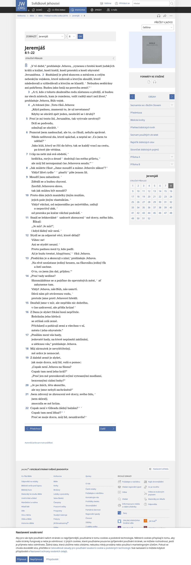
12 (27, 235)
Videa (56, 527)
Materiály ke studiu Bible (31, 494)
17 (27, 335)
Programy (58, 510)
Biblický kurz (26, 490)
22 (27, 408)
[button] (56, 10)
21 (27, 394)
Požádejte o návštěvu (94, 493)
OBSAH (152, 96)
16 (27, 312)
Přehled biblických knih (142, 127)
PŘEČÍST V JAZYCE (163, 22)
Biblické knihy (137, 120)
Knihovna (21, 15)
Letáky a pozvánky (61, 494)
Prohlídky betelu (92, 501)
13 (27, 258)
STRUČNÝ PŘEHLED (138, 180)
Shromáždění (91, 505)
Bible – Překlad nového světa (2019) (53, 15)
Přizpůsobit (52, 559)
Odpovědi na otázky (29, 481)
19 (27, 357)
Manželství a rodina (29, 502)
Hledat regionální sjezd (129, 487)
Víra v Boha (26, 515)
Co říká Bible (26, 476)
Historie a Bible (27, 523)
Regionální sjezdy (93, 514)
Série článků (58, 498)
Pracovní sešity (60, 506)
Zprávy (88, 476)
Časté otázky (91, 489)
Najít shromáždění (153, 482)
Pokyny (57, 519)
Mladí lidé (25, 506)
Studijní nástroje (60, 515)
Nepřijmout (36, 559)
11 (27, 217)
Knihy (56, 485)
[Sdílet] (164, 16)
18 (27, 348)
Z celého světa (91, 526)
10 (27, 195)
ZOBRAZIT (31, 36)
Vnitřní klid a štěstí (29, 498)
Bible (32, 15)
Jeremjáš (75, 15)
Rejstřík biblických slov (142, 142)
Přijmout (21, 559)
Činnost (89, 518)
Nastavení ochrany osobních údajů (48, 551)
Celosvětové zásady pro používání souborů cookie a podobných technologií (90, 548)
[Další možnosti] (171, 16)
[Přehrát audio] (158, 16)
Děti (23, 510)
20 (27, 385)
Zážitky (88, 522)
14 (27, 275)
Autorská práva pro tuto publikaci (39, 442)
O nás (88, 483)
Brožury (57, 490)
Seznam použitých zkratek (144, 134)
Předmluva (136, 112)
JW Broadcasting (61, 523)
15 (27, 302)
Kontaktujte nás (92, 497)
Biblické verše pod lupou (31, 485)
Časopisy (57, 502)
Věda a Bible (26, 519)
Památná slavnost (93, 509)
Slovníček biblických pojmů (144, 149)
